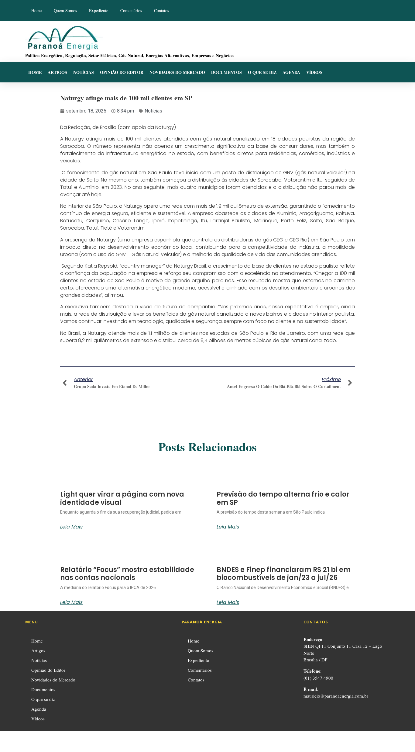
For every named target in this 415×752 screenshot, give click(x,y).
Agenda (291, 72)
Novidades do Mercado (177, 72)
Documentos (226, 72)
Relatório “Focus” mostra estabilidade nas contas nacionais (127, 573)
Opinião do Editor (121, 72)
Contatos (161, 10)
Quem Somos (65, 10)
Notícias (83, 72)
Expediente (98, 10)
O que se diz (262, 72)
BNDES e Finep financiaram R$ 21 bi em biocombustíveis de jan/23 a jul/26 (284, 573)
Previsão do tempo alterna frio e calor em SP (283, 498)
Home (36, 10)
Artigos (57, 72)
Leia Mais (71, 527)
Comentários (131, 10)
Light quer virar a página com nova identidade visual (122, 498)
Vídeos (314, 72)
